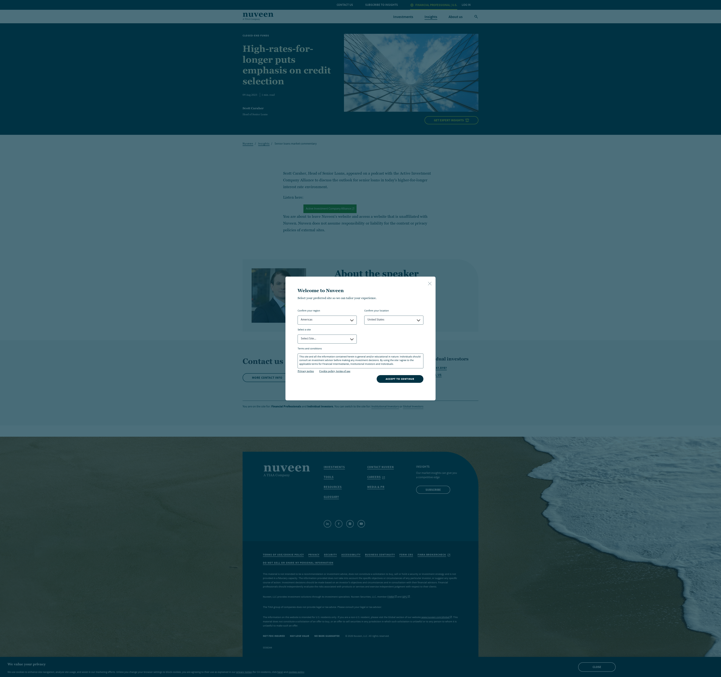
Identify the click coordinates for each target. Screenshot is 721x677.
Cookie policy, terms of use (334, 371)
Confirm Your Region (309, 311)
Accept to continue (400, 379)
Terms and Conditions (310, 349)
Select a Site (304, 330)
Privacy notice (306, 371)
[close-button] (430, 284)
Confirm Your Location (376, 311)
